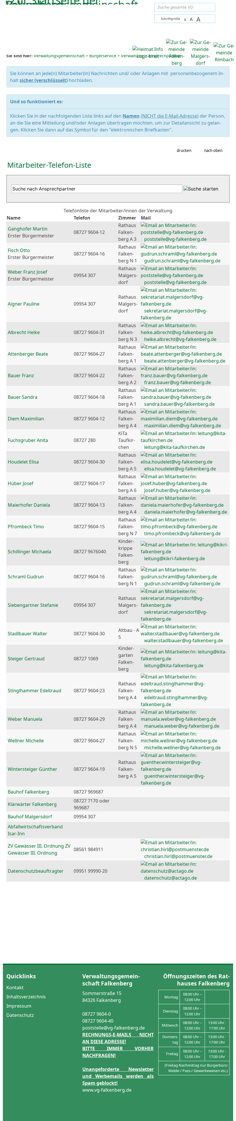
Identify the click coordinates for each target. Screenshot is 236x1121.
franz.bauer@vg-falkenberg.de (177, 382)
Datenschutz (20, 1015)
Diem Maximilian (26, 418)
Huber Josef (20, 483)
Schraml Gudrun (26, 576)
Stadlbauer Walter (27, 633)
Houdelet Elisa (23, 462)
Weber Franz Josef (27, 272)
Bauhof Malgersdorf (30, 816)
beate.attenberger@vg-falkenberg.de (184, 361)
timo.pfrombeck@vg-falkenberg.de (182, 533)
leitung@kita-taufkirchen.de (174, 447)
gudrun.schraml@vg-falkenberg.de (182, 261)
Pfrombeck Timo (26, 526)
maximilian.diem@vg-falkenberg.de (182, 425)
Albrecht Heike (24, 332)
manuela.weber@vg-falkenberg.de (181, 726)
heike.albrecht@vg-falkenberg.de (180, 339)
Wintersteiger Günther (32, 769)
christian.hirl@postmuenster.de (178, 856)
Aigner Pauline (23, 304)
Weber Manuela (25, 719)
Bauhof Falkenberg (28, 792)
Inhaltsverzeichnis (26, 997)
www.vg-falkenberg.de (107, 1090)
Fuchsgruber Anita (28, 440)
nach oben (213, 150)
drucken (184, 150)
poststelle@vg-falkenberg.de (175, 239)
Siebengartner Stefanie (33, 605)
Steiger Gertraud (26, 658)
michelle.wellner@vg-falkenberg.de (182, 747)
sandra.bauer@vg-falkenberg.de (179, 404)
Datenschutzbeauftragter (36, 871)
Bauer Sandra (22, 397)
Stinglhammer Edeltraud (34, 690)
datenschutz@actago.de (170, 878)
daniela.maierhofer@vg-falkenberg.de (185, 512)
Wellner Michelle (26, 740)
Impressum (18, 1006)
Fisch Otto (19, 250)
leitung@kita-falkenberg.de (173, 665)
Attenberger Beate (28, 354)
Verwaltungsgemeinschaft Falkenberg (111, 979)
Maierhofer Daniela (29, 505)
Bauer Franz (21, 375)
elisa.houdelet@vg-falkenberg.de (180, 469)
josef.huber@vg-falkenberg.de (177, 490)
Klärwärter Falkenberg (32, 804)
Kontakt (15, 987)
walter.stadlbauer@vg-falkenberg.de (183, 640)
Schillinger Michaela (29, 551)
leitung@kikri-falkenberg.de (174, 558)
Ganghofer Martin (27, 229)
